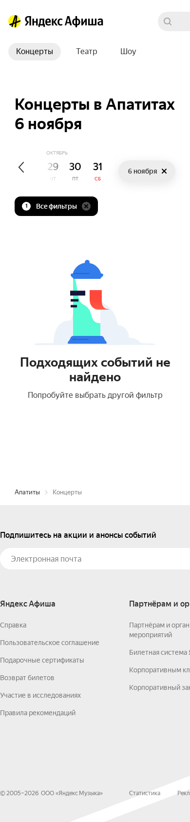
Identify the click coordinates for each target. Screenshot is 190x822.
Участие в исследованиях (40, 695)
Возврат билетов (27, 678)
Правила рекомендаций (38, 713)
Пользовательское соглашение (49, 642)
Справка (13, 625)
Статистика (144, 793)
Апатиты (27, 492)
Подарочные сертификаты (42, 660)
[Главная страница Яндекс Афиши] (14, 21)
